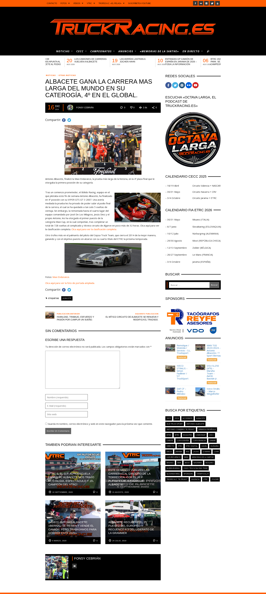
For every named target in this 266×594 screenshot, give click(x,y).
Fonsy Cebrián (85, 107)
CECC (211, 435)
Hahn (204, 446)
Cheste (170, 440)
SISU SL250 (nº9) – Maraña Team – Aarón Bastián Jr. (213, 372)
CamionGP (201, 435)
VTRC (205, 479)
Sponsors (188, 473)
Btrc (177, 435)
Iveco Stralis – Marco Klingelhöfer (213, 391)
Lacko (196, 451)
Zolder (215, 479)
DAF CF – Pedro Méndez (181, 391)
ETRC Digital (192, 446)
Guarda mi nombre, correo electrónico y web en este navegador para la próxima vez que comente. (100, 423)
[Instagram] (206, 3)
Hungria (214, 446)
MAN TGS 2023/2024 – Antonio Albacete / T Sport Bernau (214, 350)
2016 (177, 418)
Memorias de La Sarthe (203, 457)
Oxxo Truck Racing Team (195, 468)
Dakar (213, 440)
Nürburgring (173, 468)
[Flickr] (201, 3)
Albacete (66, 298)
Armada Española (207, 429)
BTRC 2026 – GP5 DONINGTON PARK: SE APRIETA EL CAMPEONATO (69, 61)
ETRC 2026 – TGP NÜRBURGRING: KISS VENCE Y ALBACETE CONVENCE (205, 61)
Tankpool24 (203, 473)
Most (187, 462)
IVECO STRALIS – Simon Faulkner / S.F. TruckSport (182, 372)
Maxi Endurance (60, 277)
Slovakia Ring (173, 473)
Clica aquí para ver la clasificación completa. (94, 229)
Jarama (178, 451)
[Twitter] (212, 3)
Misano (170, 462)
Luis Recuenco (173, 457)
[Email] (74, 566)
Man (186, 457)
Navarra (197, 462)
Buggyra (187, 435)
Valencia (195, 479)
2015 (169, 418)
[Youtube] (217, 3)
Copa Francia (199, 440)
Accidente (187, 418)
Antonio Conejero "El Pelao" (181, 429)
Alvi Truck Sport (175, 424)
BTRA (169, 435)
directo (170, 446)
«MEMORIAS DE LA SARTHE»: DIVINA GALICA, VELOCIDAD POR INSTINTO (159, 61)
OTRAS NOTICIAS (67, 75)
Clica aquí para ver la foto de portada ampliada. (70, 283)
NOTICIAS (51, 75)
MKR (179, 462)
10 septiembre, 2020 (62, 492)
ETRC (180, 446)
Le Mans (206, 451)
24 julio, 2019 (119, 541)
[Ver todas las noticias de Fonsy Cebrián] (70, 108)
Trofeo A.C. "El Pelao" (177, 479)
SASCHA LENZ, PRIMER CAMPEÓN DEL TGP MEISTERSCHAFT (110, 61)
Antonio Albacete (195, 424)
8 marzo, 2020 (59, 541)
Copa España (183, 440)
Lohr (216, 451)
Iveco (169, 451)
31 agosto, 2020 (120, 492)
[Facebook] (195, 3)
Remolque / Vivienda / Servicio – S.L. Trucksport (184, 349)
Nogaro (210, 462)
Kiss (187, 451)
